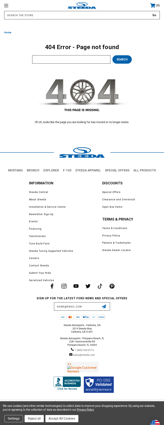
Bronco (33, 170)
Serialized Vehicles (41, 280)
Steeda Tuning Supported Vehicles (51, 251)
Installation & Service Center (47, 207)
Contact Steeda (39, 265)
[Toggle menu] (19, 5)
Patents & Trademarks (116, 242)
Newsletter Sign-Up (41, 214)
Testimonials (37, 236)
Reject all (34, 418)
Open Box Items (112, 207)
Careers (34, 258)
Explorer (51, 170)
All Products (144, 170)
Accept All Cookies (62, 418)
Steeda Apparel (88, 170)
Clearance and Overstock (118, 199)
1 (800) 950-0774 (84, 350)
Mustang (15, 170)
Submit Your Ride (40, 273)
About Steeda (37, 199)
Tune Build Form (39, 243)
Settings (14, 418)
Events (33, 221)
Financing (35, 228)
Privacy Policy (111, 235)
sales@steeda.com (84, 355)
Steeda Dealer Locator (116, 250)
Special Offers (117, 170)
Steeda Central (38, 192)
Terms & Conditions (114, 228)
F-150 (67, 170)
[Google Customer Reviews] (82, 367)
